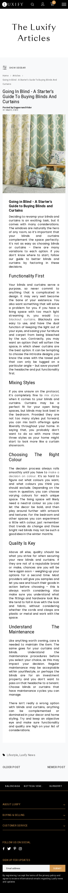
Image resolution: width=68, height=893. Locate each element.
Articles (16, 75)
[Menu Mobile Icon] (64, 4)
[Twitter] (9, 848)
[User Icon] (42, 4)
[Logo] (13, 4)
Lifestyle (12, 755)
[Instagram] (20, 848)
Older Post (11, 767)
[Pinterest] (15, 848)
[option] (12, 786)
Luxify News (27, 755)
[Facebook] (3, 848)
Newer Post (56, 767)
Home (6, 75)
